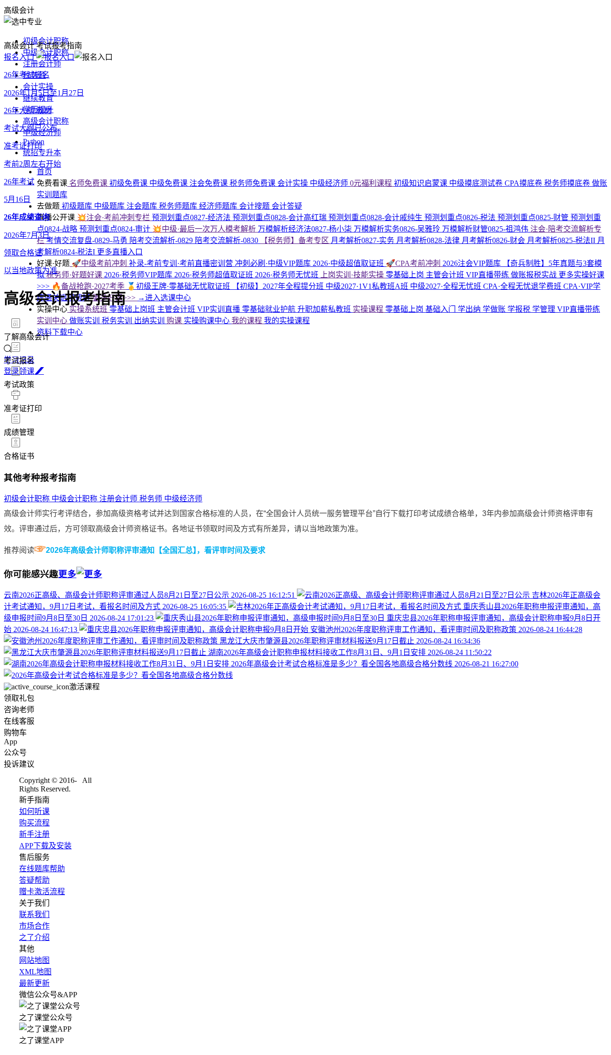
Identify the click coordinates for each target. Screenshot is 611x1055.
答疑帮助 (34, 880)
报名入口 (20, 57)
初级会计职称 (28, 499)
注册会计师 (42, 64)
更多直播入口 (120, 252)
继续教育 (38, 98)
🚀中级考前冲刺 (99, 263)
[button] (305, 330)
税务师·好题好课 (75, 275)
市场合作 (34, 926)
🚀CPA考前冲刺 (414, 263)
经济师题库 (219, 206)
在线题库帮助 (42, 869)
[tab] (305, 330)
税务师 (151, 499)
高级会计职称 (46, 121)
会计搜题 (255, 206)
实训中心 (53, 320)
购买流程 (34, 823)
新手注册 (34, 834)
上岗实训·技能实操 (353, 275)
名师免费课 (88, 183)
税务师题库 (179, 206)
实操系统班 (88, 309)
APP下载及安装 (45, 846)
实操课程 (369, 309)
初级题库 (77, 206)
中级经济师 (42, 132)
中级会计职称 (75, 499)
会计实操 (38, 87)
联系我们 (34, 914)
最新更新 (34, 983)
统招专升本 (42, 152)
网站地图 (34, 960)
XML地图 (35, 972)
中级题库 (110, 206)
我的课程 (248, 320)
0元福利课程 (372, 183)
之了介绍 (34, 937)
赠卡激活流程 (42, 891)
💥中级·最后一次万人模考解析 (205, 229)
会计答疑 (287, 206)
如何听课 (34, 811)
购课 (175, 320)
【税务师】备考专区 (295, 240)
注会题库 (142, 206)
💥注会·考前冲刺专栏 (113, 217)
